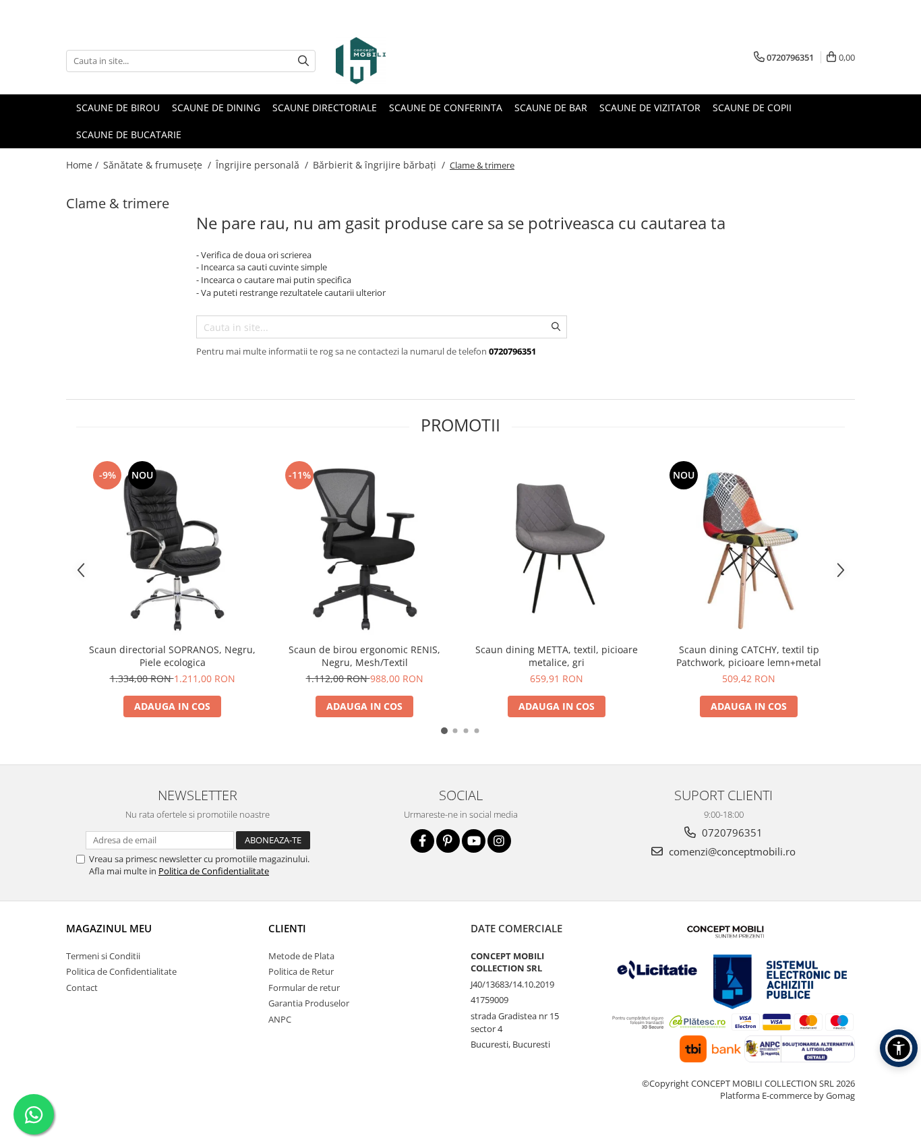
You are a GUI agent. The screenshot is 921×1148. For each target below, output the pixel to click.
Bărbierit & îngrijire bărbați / (380, 164)
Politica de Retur (301, 971)
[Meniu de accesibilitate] (899, 1048)
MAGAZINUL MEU (109, 928)
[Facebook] (422, 841)
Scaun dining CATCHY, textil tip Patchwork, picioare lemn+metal (748, 656)
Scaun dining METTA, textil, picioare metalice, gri (556, 656)
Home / (83, 164)
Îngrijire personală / (263, 164)
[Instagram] (499, 841)
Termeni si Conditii (103, 956)
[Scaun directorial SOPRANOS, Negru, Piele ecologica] (172, 547)
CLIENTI (287, 928)
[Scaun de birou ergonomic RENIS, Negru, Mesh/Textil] (364, 547)
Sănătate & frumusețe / (158, 164)
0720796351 (731, 832)
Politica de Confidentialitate (213, 871)
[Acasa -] (403, 60)
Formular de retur (304, 987)
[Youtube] (473, 841)
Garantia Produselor (308, 1003)
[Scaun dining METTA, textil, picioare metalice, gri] (556, 547)
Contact (82, 987)
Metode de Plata (301, 956)
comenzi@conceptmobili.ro (731, 851)
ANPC (279, 1019)
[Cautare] (303, 61)
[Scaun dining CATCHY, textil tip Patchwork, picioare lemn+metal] (748, 547)
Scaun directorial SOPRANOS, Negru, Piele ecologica (172, 656)
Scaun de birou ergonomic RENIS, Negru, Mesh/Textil (364, 656)
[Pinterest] (448, 841)
